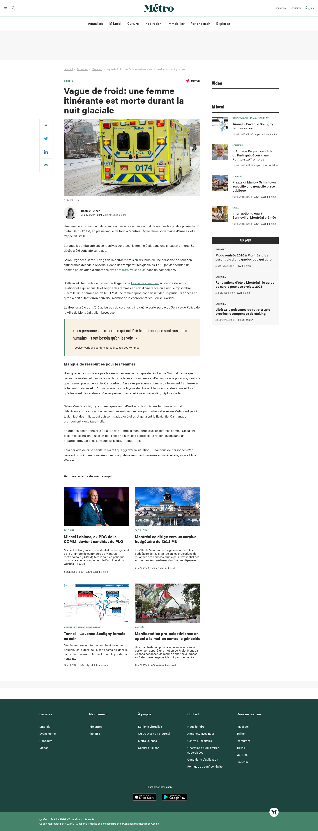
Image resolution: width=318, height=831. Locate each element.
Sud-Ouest (238, 176)
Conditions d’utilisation (202, 759)
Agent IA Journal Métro (97, 571)
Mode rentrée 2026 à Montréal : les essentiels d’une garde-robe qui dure (243, 257)
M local (218, 106)
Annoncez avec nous (201, 733)
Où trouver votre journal (154, 733)
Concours (45, 741)
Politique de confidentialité (205, 766)
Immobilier (176, 23)
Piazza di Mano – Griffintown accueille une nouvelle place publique (254, 186)
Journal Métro (244, 265)
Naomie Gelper (90, 210)
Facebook (243, 726)
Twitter (241, 733)
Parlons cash (200, 23)
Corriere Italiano (148, 748)
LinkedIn (242, 762)
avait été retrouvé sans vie (127, 270)
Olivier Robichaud (166, 568)
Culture (133, 23)
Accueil (68, 69)
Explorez (223, 23)
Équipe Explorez (245, 320)
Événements (47, 733)
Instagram (243, 741)
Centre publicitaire (199, 741)
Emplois (44, 726)
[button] (5, 8)
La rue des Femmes (144, 283)
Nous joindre (195, 726)
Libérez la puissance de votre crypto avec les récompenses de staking (242, 311)
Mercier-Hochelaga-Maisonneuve (82, 627)
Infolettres (95, 726)
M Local (115, 23)
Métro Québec (147, 741)
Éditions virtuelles (150, 726)
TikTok (241, 748)
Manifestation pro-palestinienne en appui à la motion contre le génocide (167, 636)
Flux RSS (95, 733)
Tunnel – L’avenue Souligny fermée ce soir (95, 636)
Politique (69, 530)
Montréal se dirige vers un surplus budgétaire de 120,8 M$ (165, 539)
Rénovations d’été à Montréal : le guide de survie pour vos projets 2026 (244, 284)
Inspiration (153, 23)
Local (235, 207)
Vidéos (43, 748)
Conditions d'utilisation (135, 823)
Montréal (97, 69)
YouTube (242, 754)
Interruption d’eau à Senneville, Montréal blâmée (254, 215)
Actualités (95, 23)
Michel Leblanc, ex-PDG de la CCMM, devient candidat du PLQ (93, 539)
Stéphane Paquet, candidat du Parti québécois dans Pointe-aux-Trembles (253, 155)
